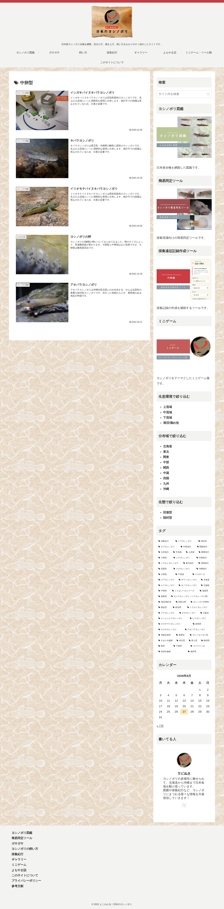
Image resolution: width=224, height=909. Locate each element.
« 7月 (160, 726)
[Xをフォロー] (184, 805)
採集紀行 (17, 854)
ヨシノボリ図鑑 (22, 832)
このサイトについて (25, 875)
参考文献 (17, 886)
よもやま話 (19, 870)
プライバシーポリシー (26, 880)
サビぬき (184, 773)
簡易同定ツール (22, 838)
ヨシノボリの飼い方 (25, 848)
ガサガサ (17, 843)
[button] (208, 94)
